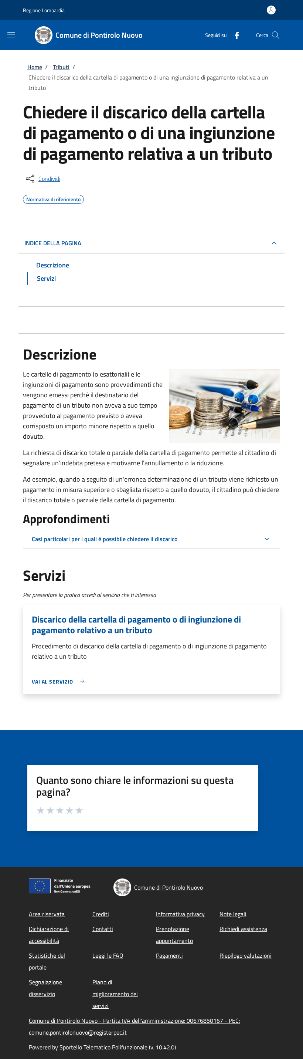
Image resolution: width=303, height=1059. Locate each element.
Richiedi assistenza (243, 928)
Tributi (61, 67)
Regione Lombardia (44, 10)
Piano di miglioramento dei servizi (115, 994)
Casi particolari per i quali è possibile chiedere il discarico (104, 538)
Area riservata (47, 914)
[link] (60, 681)
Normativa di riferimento (53, 198)
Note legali (232, 914)
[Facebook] (234, 35)
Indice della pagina (52, 243)
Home (34, 67)
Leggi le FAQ (107, 955)
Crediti (100, 914)
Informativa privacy (180, 914)
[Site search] (275, 35)
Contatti (102, 928)
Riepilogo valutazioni (245, 955)
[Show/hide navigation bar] (11, 35)
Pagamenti (169, 955)
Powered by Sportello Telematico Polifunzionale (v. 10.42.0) (102, 1047)
